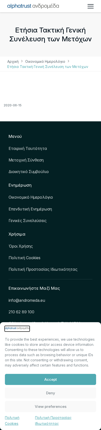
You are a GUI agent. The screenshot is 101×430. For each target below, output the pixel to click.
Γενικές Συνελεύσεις (28, 220)
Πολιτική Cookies (25, 257)
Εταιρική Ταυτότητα (28, 148)
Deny (50, 393)
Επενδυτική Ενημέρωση (30, 209)
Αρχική (13, 61)
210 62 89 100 (21, 311)
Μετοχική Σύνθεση (26, 160)
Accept (50, 379)
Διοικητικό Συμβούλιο (29, 171)
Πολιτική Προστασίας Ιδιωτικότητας (43, 269)
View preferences (50, 406)
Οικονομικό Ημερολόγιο (45, 61)
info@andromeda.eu (27, 300)
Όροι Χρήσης (21, 246)
